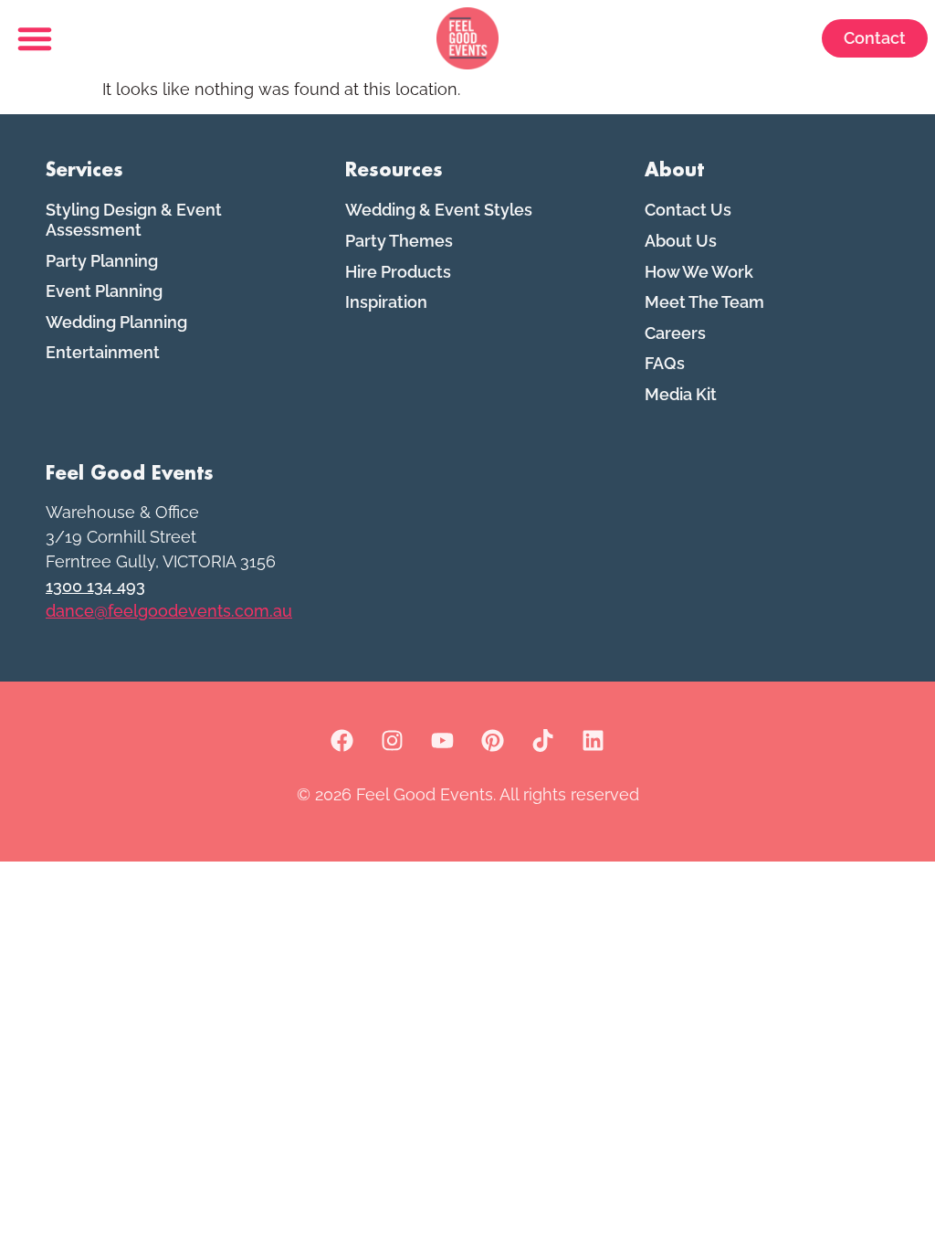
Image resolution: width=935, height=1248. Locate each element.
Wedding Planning (116, 322)
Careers (675, 333)
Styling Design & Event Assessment (134, 219)
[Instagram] (392, 741)
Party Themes (399, 240)
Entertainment (103, 352)
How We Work (699, 271)
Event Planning (104, 291)
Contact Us (688, 209)
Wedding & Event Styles (438, 209)
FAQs (665, 363)
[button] (34, 38)
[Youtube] (443, 741)
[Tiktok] (543, 741)
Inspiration (386, 302)
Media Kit (681, 394)
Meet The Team (704, 302)
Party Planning (102, 260)
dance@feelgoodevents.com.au (169, 610)
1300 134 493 (95, 586)
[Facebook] (342, 741)
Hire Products (398, 271)
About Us (681, 240)
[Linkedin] (593, 741)
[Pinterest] (493, 741)
